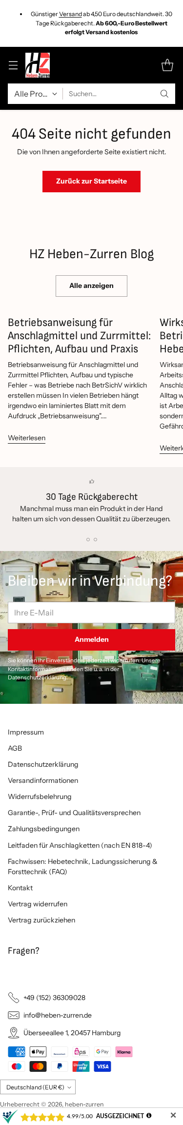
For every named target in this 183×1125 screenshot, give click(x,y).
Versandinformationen (43, 780)
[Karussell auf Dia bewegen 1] (88, 539)
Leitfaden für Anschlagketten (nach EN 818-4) (80, 845)
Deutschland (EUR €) (35, 1087)
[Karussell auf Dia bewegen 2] (95, 539)
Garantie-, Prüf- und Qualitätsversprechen (74, 812)
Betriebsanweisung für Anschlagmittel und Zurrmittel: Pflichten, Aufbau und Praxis (79, 336)
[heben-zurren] (37, 65)
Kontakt (20, 887)
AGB (15, 748)
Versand (70, 14)
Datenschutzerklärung (43, 764)
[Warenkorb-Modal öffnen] (167, 65)
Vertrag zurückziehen (41, 920)
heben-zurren (84, 1104)
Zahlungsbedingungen (44, 828)
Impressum (26, 732)
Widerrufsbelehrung (40, 796)
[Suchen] (164, 93)
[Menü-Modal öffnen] (13, 65)
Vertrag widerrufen (37, 904)
